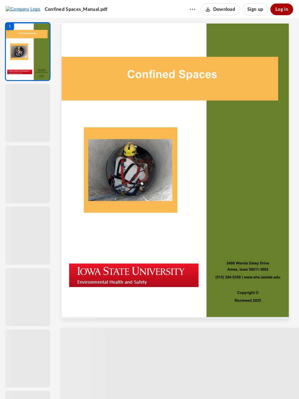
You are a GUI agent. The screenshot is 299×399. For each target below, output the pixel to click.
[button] (28, 51)
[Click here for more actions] (192, 9)
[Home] (23, 9)
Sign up (255, 9)
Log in (281, 9)
